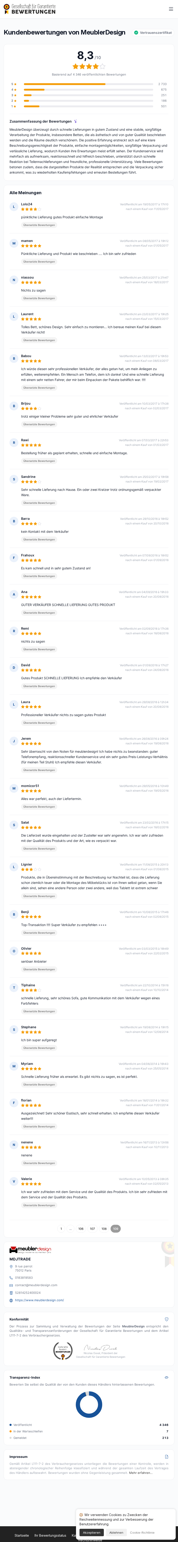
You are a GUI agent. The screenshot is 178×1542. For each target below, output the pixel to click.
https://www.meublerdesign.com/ (39, 1300)
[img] (75, 121)
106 (80, 1229)
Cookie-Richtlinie (142, 1532)
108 (104, 1229)
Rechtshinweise (90, 1540)
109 (115, 1229)
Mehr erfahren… (141, 1473)
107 (92, 1229)
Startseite (22, 1535)
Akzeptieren (91, 1532)
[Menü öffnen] (171, 9)
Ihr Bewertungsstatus (50, 1535)
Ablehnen (116, 1532)
